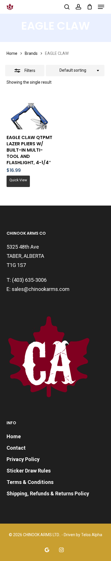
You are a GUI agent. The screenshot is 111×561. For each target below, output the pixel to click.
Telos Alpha (91, 534)
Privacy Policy (23, 459)
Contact (16, 448)
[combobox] (75, 70)
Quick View (18, 180)
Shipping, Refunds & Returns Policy (48, 493)
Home (12, 53)
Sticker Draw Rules (29, 471)
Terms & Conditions (30, 482)
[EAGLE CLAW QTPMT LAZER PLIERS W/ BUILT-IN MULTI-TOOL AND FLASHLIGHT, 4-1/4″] (30, 116)
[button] (101, 7)
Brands (31, 53)
